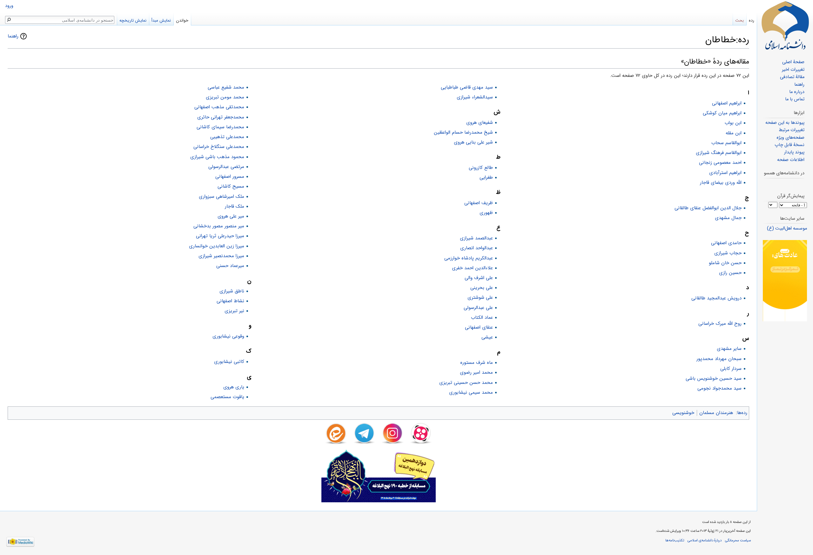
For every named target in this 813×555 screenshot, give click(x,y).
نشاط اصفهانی (230, 301)
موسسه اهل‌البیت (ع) (787, 228)
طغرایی (486, 177)
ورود (9, 6)
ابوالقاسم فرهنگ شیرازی (719, 153)
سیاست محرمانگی (738, 540)
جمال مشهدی (728, 218)
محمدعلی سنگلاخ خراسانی (218, 146)
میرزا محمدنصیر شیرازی (221, 256)
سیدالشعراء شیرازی (475, 97)
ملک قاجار (234, 206)
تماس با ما (794, 99)
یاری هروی (233, 387)
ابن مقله (734, 133)
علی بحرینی (481, 287)
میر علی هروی (231, 216)
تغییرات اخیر (793, 69)
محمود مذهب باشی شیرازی (217, 157)
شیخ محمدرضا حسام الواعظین (463, 132)
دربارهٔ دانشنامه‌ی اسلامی (705, 540)
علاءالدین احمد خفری (472, 268)
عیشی (487, 337)
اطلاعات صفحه (790, 160)
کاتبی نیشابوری (229, 361)
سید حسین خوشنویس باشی (714, 378)
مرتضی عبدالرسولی (226, 167)
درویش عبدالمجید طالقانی (716, 298)
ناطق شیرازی (231, 291)
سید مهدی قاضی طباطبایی (467, 87)
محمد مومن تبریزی (225, 97)
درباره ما (796, 92)
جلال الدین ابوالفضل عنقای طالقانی (708, 208)
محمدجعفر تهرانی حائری (220, 117)
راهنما (13, 36)
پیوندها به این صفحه (784, 122)
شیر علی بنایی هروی (473, 142)
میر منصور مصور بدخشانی (218, 226)
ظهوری (486, 213)
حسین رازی (730, 273)
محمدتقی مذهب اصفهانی (219, 107)
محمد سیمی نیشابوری (471, 392)
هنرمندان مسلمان (716, 413)
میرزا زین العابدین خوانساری (216, 246)
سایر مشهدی (729, 348)
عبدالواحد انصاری (476, 248)
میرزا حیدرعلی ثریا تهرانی (220, 236)
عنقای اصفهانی (479, 327)
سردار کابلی (731, 368)
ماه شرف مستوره (476, 362)
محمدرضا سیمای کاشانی (220, 127)
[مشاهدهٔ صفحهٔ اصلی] (785, 25)
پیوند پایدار (794, 152)
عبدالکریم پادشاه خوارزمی (468, 258)
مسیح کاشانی (231, 186)
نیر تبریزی (234, 311)
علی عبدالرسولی (478, 307)
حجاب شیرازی (728, 253)
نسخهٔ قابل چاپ (789, 145)
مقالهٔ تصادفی (792, 77)
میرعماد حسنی (230, 266)
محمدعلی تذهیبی (227, 137)
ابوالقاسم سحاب (726, 143)
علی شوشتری (480, 297)
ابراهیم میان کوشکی (722, 113)
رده (751, 20)
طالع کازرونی (481, 167)
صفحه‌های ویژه (790, 137)
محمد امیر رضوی (476, 372)
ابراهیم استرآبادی (725, 173)
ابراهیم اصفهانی (727, 103)
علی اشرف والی (479, 278)
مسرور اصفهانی (229, 176)
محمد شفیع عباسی (226, 87)
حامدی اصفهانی (726, 243)
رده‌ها (742, 413)
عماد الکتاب (482, 317)
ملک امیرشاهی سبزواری (221, 196)
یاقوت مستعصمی (227, 397)
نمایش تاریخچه (132, 20)
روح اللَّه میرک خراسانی (720, 323)
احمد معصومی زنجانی (720, 162)
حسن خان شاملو (725, 263)
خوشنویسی (683, 413)
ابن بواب (733, 123)
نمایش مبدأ (161, 20)
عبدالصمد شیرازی (476, 238)
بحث (739, 20)
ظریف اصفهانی (478, 203)
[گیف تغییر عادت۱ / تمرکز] (785, 280)
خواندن (182, 20)
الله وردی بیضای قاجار (721, 182)
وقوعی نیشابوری (228, 336)
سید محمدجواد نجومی (719, 388)
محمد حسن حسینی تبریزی (466, 382)
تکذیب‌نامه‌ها (674, 540)
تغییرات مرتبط (791, 130)
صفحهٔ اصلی (793, 62)
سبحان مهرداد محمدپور (719, 359)
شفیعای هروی (479, 122)
